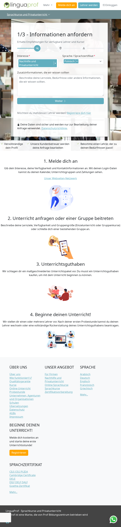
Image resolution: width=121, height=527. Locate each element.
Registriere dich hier (79, 113)
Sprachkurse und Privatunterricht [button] (27, 14)
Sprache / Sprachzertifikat (77, 56)
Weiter (59, 101)
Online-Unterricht (20, 388)
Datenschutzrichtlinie (54, 128)
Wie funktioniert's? (20, 378)
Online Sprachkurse (56, 385)
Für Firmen (51, 374)
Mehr (46, 5)
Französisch (87, 385)
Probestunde (17, 392)
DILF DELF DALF (18, 482)
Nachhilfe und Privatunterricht (54, 379)
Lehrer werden (89, 5)
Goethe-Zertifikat (19, 486)
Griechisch (86, 388)
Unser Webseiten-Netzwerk (60, 178)
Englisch (85, 381)
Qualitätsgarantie (19, 381)
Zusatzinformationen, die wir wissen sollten (43, 72)
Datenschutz (17, 409)
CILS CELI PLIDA (18, 471)
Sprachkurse (52, 388)
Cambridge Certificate (22, 475)
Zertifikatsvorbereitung (59, 392)
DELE (12, 479)
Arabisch (85, 374)
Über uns (14, 374)
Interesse (22, 56)
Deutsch (85, 378)
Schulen (14, 402)
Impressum (16, 416)
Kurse (12, 385)
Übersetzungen (18, 406)
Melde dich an (66, 5)
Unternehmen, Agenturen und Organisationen (24, 397)
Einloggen (111, 5)
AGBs (12, 413)
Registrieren (19, 452)
